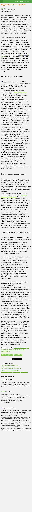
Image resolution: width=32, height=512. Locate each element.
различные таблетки (20, 92)
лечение (3, 355)
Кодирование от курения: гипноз (10, 365)
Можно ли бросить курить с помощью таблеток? (14, 372)
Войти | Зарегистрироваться (23, 1)
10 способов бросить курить (9, 367)
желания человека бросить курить (14, 196)
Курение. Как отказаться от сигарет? (11, 368)
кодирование (18, 355)
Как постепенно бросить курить (10, 370)
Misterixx (3, 391)
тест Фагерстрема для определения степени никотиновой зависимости (15, 349)
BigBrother (4, 8)
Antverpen (3, 408)
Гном (2, 380)
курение (10, 355)
